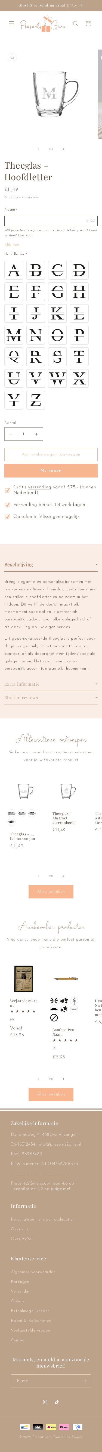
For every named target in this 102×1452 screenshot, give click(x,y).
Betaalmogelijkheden (30, 1311)
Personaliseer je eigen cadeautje (42, 1220)
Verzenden (20, 1292)
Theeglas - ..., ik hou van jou (22, 836)
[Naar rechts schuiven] (63, 149)
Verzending (25, 505)
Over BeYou (22, 1239)
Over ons (19, 1229)
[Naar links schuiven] (39, 149)
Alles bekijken (51, 891)
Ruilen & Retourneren (31, 1321)
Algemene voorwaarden (33, 1272)
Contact (18, 1340)
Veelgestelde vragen (30, 1331)
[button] (11, 23)
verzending (39, 487)
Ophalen (22, 517)
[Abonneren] (84, 1381)
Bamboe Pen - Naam (65, 1032)
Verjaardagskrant (24, 1003)
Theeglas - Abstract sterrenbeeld (64, 818)
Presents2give (42, 1437)
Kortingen (20, 1282)
